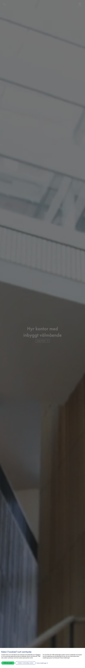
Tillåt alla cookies (7, 663)
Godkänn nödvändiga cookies (25, 663)
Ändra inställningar (41, 663)
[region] (42, 658)
